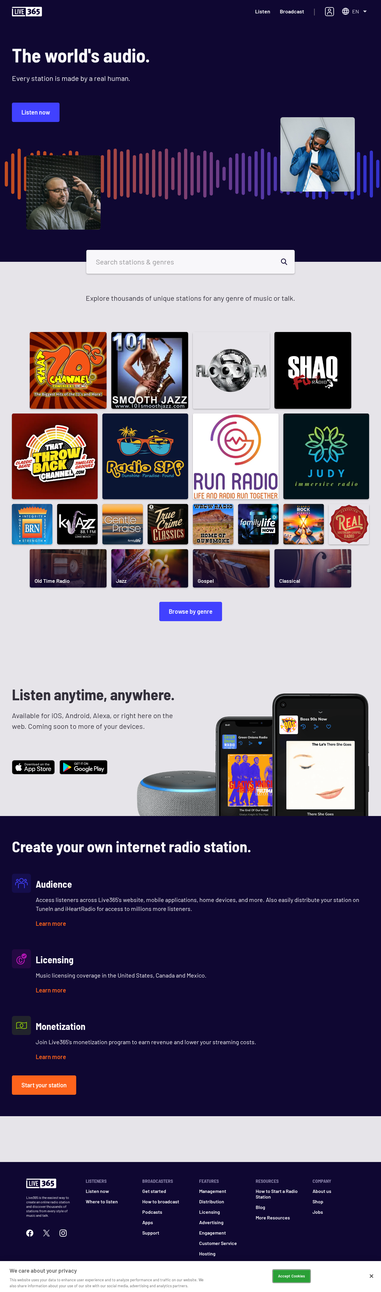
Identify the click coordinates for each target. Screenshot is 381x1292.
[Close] (371, 1276)
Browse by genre (191, 611)
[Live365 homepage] (27, 12)
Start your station (44, 1085)
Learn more (51, 923)
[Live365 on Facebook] (29, 1233)
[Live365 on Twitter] (46, 1233)
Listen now (35, 112)
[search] (287, 261)
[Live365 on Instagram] (63, 1233)
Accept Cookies (291, 1276)
